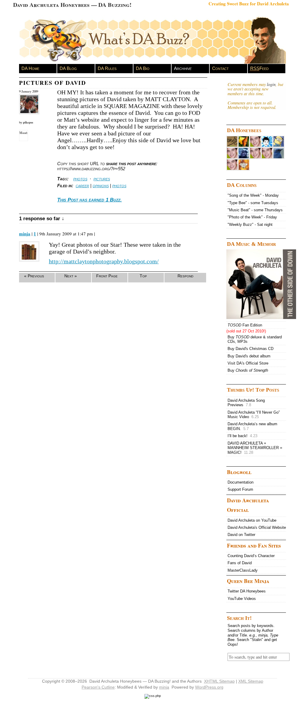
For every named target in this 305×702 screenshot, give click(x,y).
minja (24, 233)
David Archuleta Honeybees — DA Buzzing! (72, 4)
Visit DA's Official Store (248, 363)
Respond (185, 275)
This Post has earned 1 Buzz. (89, 200)
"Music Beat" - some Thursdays (255, 210)
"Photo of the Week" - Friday (252, 217)
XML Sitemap (250, 681)
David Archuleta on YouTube (252, 520)
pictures (102, 178)
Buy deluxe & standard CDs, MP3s (255, 339)
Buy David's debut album (249, 356)
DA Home (30, 68)
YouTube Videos (242, 598)
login (271, 84)
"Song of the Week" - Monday (253, 195)
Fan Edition (245, 325)
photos (80, 178)
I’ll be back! (242, 436)
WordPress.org (209, 687)
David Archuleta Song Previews (246, 402)
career (82, 185)
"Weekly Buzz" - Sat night (250, 224)
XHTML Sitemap (219, 681)
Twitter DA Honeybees (247, 591)
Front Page (107, 275)
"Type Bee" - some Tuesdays (253, 203)
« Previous (34, 275)
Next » (70, 275)
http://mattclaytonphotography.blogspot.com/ (104, 261)
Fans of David (240, 563)
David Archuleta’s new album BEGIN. (252, 426)
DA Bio (143, 68)
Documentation (240, 482)
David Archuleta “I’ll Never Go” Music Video (254, 414)
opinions (101, 185)
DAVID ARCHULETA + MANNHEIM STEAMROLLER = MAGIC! (255, 448)
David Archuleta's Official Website (257, 527)
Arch (183, 68)
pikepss (28, 122)
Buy (248, 370)
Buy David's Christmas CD (250, 348)
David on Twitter (241, 534)
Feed (259, 68)
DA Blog (68, 68)
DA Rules (107, 68)
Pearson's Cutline (98, 687)
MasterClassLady (243, 570)
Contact (220, 68)
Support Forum (240, 489)
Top (143, 275)
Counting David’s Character (251, 556)
